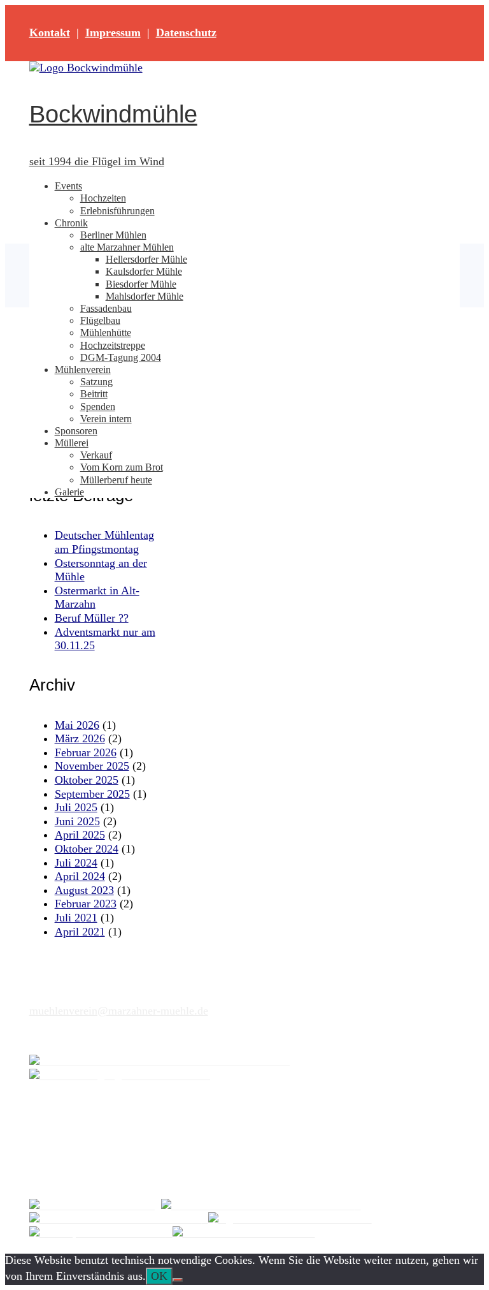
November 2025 (92, 765)
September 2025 (92, 794)
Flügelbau (100, 320)
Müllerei (72, 442)
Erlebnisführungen (117, 210)
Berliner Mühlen (113, 235)
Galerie (69, 492)
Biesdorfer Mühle (141, 284)
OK (159, 1276)
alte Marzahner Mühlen (127, 247)
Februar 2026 (86, 752)
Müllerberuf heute (116, 479)
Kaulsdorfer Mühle (144, 271)
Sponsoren (76, 430)
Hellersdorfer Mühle (146, 259)
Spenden (97, 406)
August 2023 (84, 890)
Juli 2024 (76, 862)
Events (68, 185)
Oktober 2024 (86, 848)
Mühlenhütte (105, 332)
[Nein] (178, 1280)
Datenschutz (186, 32)
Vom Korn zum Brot (121, 467)
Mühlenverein (83, 369)
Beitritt (94, 393)
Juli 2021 (76, 917)
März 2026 (80, 738)
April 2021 (80, 931)
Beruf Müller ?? (92, 618)
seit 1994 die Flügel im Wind (96, 161)
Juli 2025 (76, 807)
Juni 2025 (77, 821)
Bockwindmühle (113, 114)
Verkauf (96, 455)
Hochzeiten (103, 198)
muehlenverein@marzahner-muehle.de (118, 1010)
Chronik (71, 222)
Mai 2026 (77, 725)
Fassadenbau (106, 308)
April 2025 (80, 834)
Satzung (96, 381)
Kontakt (49, 32)
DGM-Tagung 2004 (120, 357)
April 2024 (80, 876)
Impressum (113, 32)
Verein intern (106, 418)
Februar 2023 (86, 903)
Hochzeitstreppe (112, 345)
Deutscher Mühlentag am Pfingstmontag (104, 542)
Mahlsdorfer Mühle (144, 296)
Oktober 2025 (86, 779)
